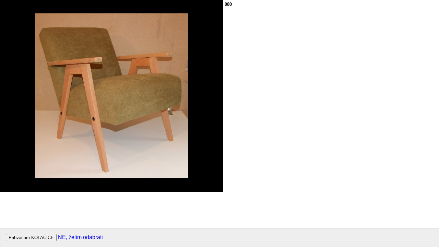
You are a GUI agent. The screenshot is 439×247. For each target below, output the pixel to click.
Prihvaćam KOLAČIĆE (31, 237)
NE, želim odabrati (80, 237)
